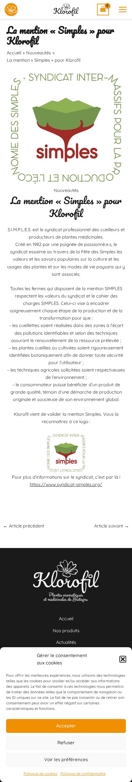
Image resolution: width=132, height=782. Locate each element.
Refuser (66, 742)
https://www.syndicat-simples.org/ (66, 484)
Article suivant (111, 526)
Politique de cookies (40, 773)
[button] (123, 659)
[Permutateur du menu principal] (122, 9)
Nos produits (66, 630)
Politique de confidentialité (83, 773)
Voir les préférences (66, 759)
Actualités (66, 642)
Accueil (66, 618)
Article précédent (23, 526)
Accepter (66, 726)
